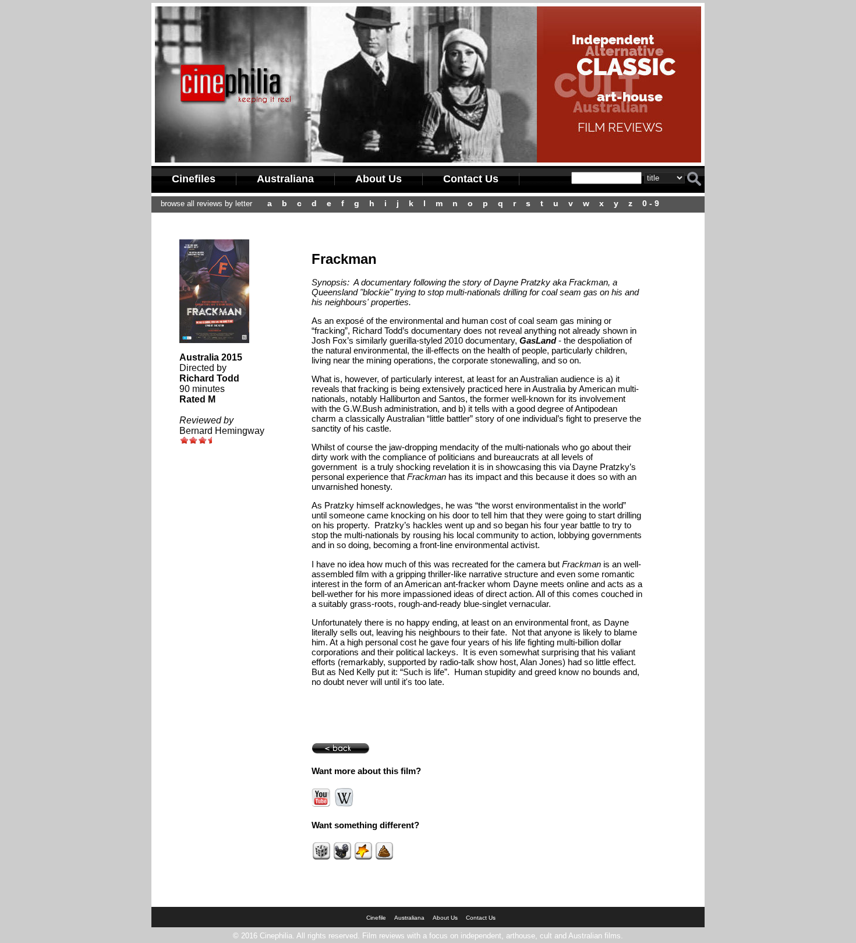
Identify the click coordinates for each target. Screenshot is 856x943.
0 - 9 (650, 203)
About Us (378, 179)
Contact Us (470, 179)
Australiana (285, 179)
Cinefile (376, 917)
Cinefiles (193, 179)
